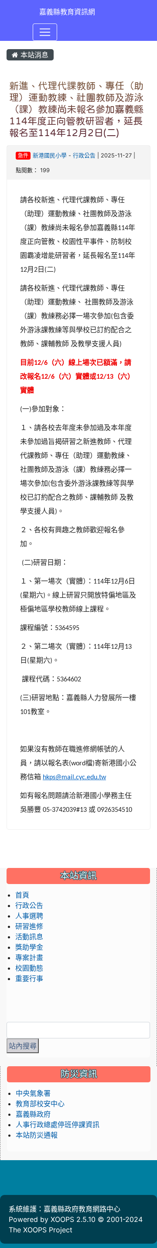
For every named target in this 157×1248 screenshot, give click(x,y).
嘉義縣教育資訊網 (67, 11)
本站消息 (33, 54)
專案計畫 (29, 957)
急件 (23, 155)
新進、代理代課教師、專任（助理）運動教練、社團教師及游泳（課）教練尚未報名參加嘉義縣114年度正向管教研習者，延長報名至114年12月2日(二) (76, 109)
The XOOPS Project (40, 1229)
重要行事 (29, 978)
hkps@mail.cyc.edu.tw (74, 777)
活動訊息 (29, 936)
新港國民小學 (50, 155)
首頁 (22, 895)
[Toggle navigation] (45, 32)
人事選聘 (29, 915)
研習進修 (29, 926)
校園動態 (29, 968)
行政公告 (84, 155)
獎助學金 (29, 947)
